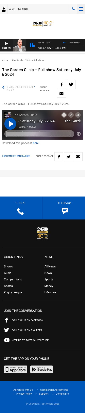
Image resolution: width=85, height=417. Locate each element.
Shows (8, 266)
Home (5, 60)
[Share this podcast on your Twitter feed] (71, 84)
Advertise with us (23, 389)
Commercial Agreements (54, 389)
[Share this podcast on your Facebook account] (61, 84)
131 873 (73, 9)
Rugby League (13, 292)
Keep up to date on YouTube (30, 340)
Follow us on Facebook (27, 320)
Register (22, 9)
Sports (8, 286)
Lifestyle (50, 292)
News (48, 273)
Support (43, 393)
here (36, 143)
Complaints (62, 393)
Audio (7, 273)
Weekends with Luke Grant (52, 48)
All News (50, 266)
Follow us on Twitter (27, 330)
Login (12, 9)
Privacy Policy (24, 393)
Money (48, 286)
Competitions (13, 279)
